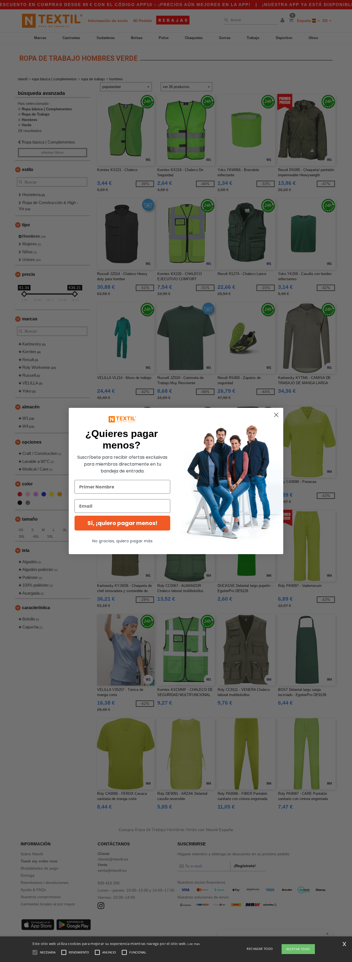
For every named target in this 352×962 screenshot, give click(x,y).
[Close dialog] (276, 415)
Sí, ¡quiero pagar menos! (122, 523)
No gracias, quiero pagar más (122, 541)
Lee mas (194, 944)
